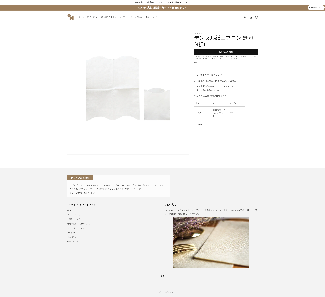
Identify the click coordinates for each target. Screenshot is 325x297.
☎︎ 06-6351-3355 (316, 7)
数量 (196, 62)
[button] (245, 17)
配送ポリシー (72, 241)
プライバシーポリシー (76, 228)
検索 (69, 210)
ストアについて (73, 215)
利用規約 (71, 232)
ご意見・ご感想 (73, 219)
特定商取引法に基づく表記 (78, 224)
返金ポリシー (72, 237)
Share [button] (199, 124)
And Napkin (158, 292)
